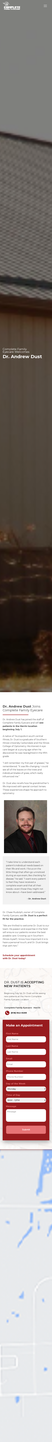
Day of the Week (15, 1083)
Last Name (12, 1046)
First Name (12, 1033)
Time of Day (13, 1095)
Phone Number (14, 1071)
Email (9, 1058)
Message (11, 1106)
